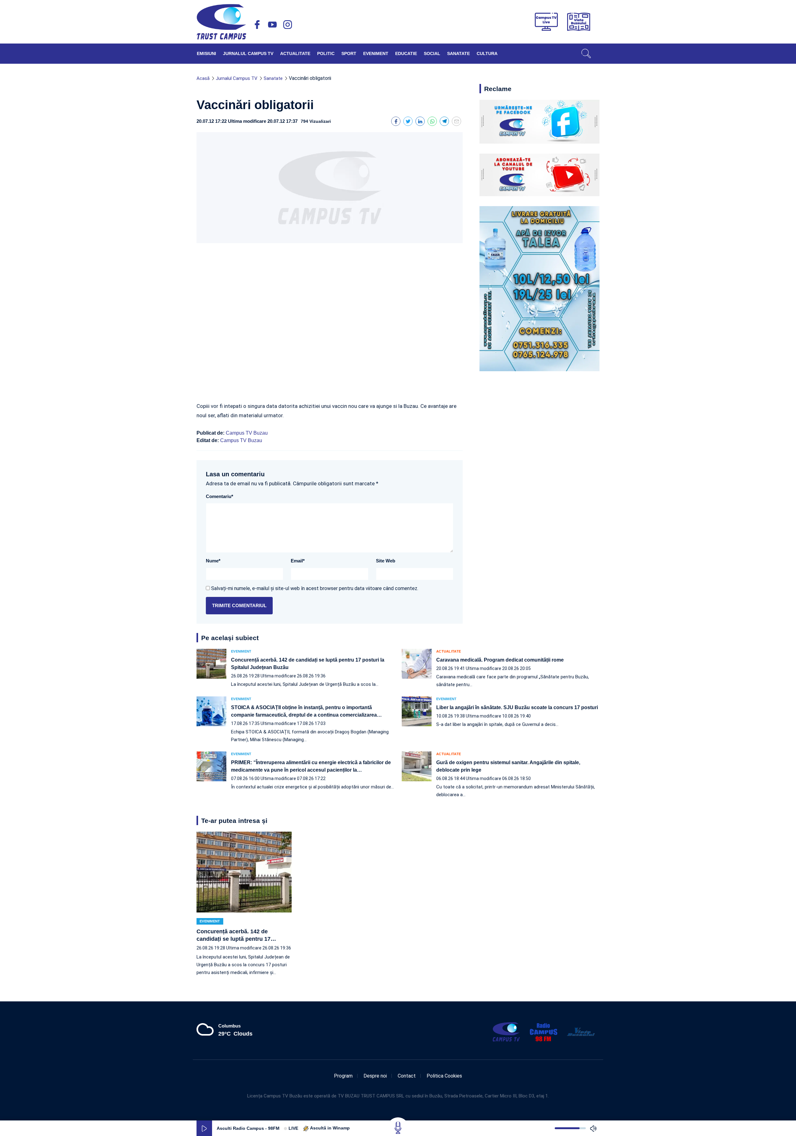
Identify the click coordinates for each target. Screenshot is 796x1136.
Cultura (487, 53)
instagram (287, 24)
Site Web (385, 560)
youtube (272, 24)
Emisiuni (206, 53)
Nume (213, 560)
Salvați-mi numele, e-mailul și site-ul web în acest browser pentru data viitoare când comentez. (314, 588)
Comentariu (219, 496)
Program (343, 1076)
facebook (257, 24)
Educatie (406, 53)
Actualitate (295, 53)
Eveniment (375, 53)
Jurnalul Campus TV (248, 53)
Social (432, 53)
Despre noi (375, 1076)
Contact (407, 1076)
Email (298, 560)
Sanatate (458, 53)
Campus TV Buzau (247, 433)
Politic (326, 53)
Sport (348, 53)
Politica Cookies (444, 1076)
